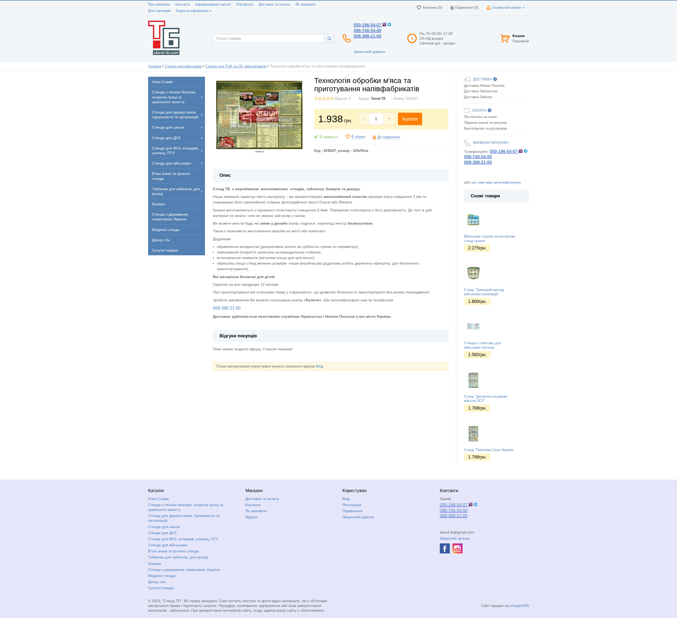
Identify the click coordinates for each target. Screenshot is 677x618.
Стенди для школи (164, 527)
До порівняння (388, 137)
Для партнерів (159, 11)
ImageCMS (519, 605)
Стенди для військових (183, 66)
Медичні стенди (161, 576)
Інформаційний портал (213, 4)
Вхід (319, 366)
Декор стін (157, 582)
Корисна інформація (192, 11)
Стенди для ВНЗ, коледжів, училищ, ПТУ (183, 539)
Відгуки (251, 517)
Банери (154, 563)
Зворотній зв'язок (454, 538)
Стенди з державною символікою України (184, 569)
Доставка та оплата (274, 4)
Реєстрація (351, 505)
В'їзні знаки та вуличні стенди (173, 551)
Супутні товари (161, 588)
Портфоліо (244, 4)
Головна (154, 66)
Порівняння (352, 511)
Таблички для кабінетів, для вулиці (178, 557)
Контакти (182, 4)
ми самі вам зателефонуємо (496, 182)
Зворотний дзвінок (369, 51)
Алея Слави (158, 499)
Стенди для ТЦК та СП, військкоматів (235, 66)
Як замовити (305, 4)
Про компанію (159, 4)
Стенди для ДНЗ (162, 533)
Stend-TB (378, 99)
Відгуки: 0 (343, 99)
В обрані (358, 137)
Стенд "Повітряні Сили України (488, 450)
